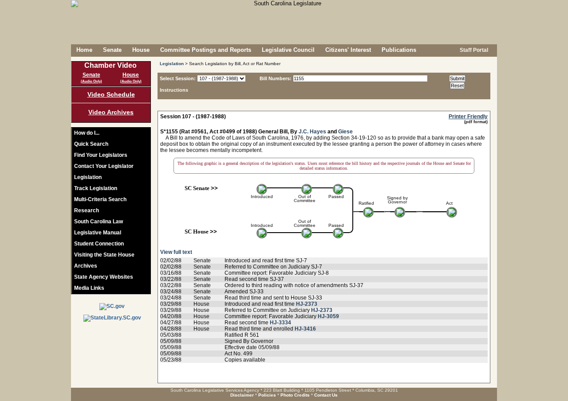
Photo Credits (295, 395)
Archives (85, 266)
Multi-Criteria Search (100, 199)
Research (86, 210)
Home (84, 50)
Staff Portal (473, 50)
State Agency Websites (103, 277)
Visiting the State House (104, 255)
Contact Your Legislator (104, 166)
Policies (267, 395)
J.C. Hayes (312, 131)
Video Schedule (111, 94)
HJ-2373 (306, 304)
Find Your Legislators (100, 155)
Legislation (88, 177)
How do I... (86, 133)
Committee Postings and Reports (205, 50)
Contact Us (326, 395)
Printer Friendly (468, 116)
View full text (176, 252)
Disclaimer (242, 395)
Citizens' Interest (348, 50)
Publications (399, 50)
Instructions (174, 90)
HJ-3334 (280, 322)
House (141, 50)
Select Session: (178, 78)
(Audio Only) (91, 81)
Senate (112, 50)
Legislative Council (288, 50)
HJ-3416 (305, 329)
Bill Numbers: (276, 78)
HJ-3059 (328, 316)
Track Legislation (95, 188)
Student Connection (99, 244)
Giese (345, 131)
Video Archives (111, 112)
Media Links (89, 288)
